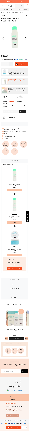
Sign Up (24, 371)
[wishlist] (26, 15)
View (14, 190)
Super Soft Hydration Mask (14, 250)
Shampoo (8, 12)
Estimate (22, 111)
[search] (16, 6)
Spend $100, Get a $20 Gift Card (14, 1)
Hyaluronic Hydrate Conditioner (14, 217)
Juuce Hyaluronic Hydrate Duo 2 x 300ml (14, 330)
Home (2, 12)
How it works (12, 415)
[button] (26, 38)
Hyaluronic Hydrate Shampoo (14, 185)
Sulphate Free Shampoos (17, 12)
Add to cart (16, 338)
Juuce (3, 15)
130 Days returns (10, 117)
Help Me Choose (27, 217)
